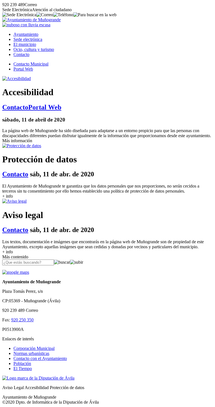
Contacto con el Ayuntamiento (40, 358)
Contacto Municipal (30, 64)
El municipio (24, 44)
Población (22, 363)
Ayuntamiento (25, 34)
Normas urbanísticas (31, 353)
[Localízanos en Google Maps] (15, 272)
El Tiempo (22, 368)
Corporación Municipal (34, 348)
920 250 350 (22, 319)
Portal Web (23, 69)
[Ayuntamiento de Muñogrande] (31, 19)
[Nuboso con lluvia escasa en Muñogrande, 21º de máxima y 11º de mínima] (26, 24)
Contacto (21, 54)
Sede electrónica (27, 39)
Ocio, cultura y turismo (33, 49)
